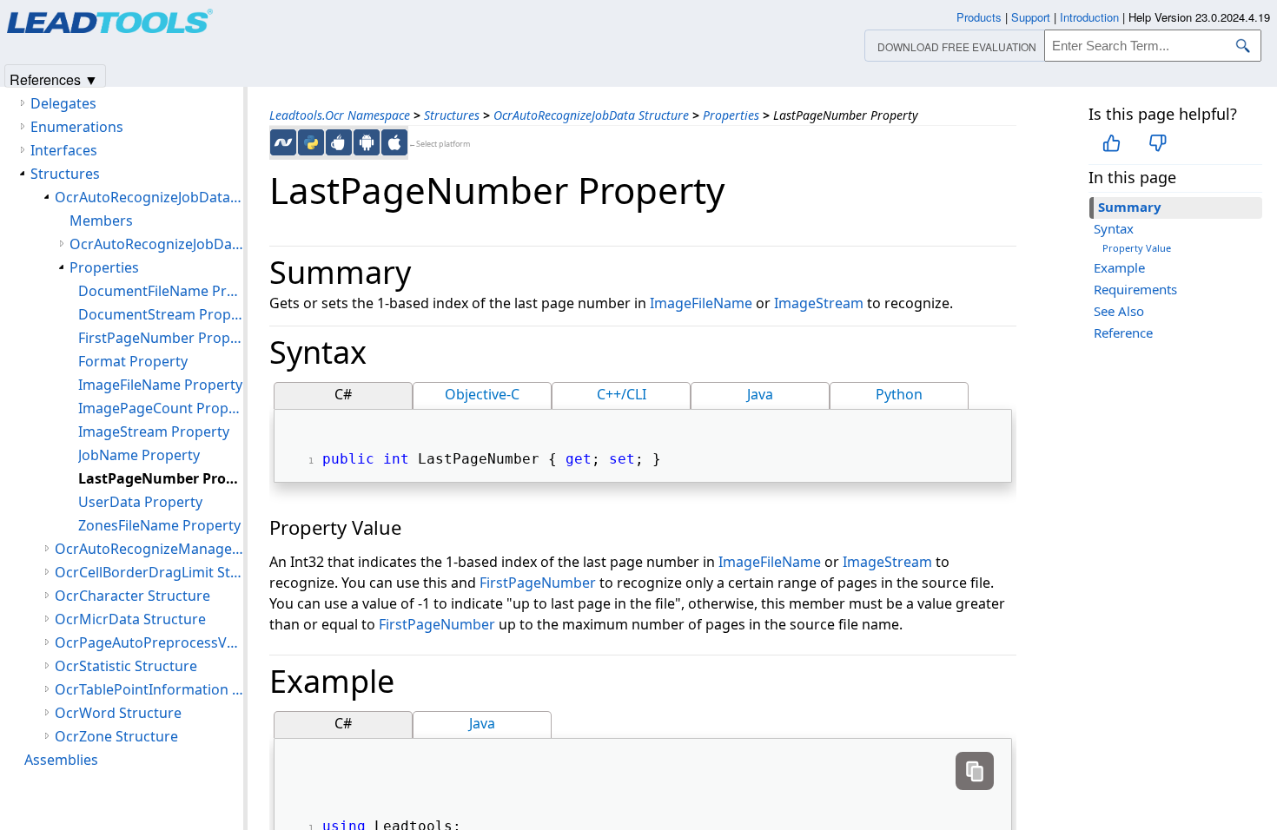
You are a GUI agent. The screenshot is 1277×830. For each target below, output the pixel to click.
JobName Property (139, 454)
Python (899, 394)
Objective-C (482, 394)
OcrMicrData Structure (130, 619)
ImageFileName (701, 303)
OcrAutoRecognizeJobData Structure (591, 115)
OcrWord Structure (118, 712)
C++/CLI (621, 394)
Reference (1123, 332)
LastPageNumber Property (160, 478)
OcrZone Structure (116, 736)
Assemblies (61, 759)
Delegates (63, 103)
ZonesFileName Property (159, 525)
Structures (452, 115)
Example (1119, 267)
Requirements (1135, 289)
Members (101, 220)
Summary (1129, 206)
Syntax (1114, 228)
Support (1030, 17)
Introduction (1089, 17)
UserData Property (140, 501)
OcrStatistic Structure (126, 665)
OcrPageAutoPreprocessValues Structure (149, 642)
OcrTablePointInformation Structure (149, 689)
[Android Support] (367, 142)
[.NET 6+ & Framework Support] (283, 142)
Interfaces (63, 150)
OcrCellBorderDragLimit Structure (149, 572)
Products (979, 17)
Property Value (1136, 247)
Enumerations (76, 126)
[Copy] (975, 771)
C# (343, 394)
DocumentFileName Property (160, 290)
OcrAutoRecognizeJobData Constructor (156, 244)
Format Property (133, 361)
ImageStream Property (153, 431)
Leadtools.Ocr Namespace (339, 115)
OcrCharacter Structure (132, 595)
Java (760, 394)
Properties (731, 115)
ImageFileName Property (160, 384)
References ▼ (54, 78)
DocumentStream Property (160, 314)
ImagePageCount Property (160, 408)
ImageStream (818, 303)
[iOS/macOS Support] (394, 142)
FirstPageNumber (538, 582)
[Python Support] (311, 142)
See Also (1119, 310)
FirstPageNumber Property (160, 337)
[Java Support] (339, 142)
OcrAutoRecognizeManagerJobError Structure (149, 548)
